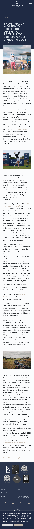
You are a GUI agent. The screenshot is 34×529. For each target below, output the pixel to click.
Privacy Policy (5, 493)
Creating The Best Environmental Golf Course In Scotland (23, 496)
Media (3, 496)
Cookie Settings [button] (7, 525)
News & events (21, 493)
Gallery (19, 489)
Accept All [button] (18, 525)
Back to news (9, 43)
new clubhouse (24, 129)
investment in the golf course (14, 443)
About (3, 489)
